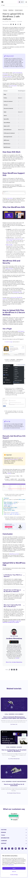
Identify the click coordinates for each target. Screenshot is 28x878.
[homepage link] (2, 2)
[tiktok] (22, 848)
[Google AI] (15, 24)
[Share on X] (12, 669)
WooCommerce (19, 714)
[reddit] (19, 848)
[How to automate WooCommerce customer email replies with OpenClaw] (14, 704)
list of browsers (13, 85)
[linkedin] (2, 848)
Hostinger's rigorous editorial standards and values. (12, 621)
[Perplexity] (20, 24)
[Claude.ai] (13, 24)
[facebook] (5, 848)
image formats (9, 268)
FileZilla (9, 473)
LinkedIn (17, 658)
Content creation (18, 10)
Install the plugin (9, 341)
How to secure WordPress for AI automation (14, 784)
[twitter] (12, 848)
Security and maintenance (19, 781)
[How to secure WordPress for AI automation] (14, 772)
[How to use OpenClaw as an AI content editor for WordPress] (14, 737)
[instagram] (9, 848)
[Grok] (18, 24)
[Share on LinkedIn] (16, 669)
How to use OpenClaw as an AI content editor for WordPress (14, 750)
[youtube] (16, 848)
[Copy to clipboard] (9, 669)
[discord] (26, 848)
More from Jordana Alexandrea (14, 662)
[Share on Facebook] (14, 669)
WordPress (11, 10)
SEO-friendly (9, 244)
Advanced (19, 747)
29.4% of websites (7, 76)
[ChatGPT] (11, 24)
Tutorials (5, 10)
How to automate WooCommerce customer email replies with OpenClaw (14, 717)
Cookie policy (10, 864)
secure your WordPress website (12, 298)
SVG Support (21, 331)
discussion (10, 198)
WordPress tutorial (14, 554)
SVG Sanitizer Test (17, 292)
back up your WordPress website (13, 458)
